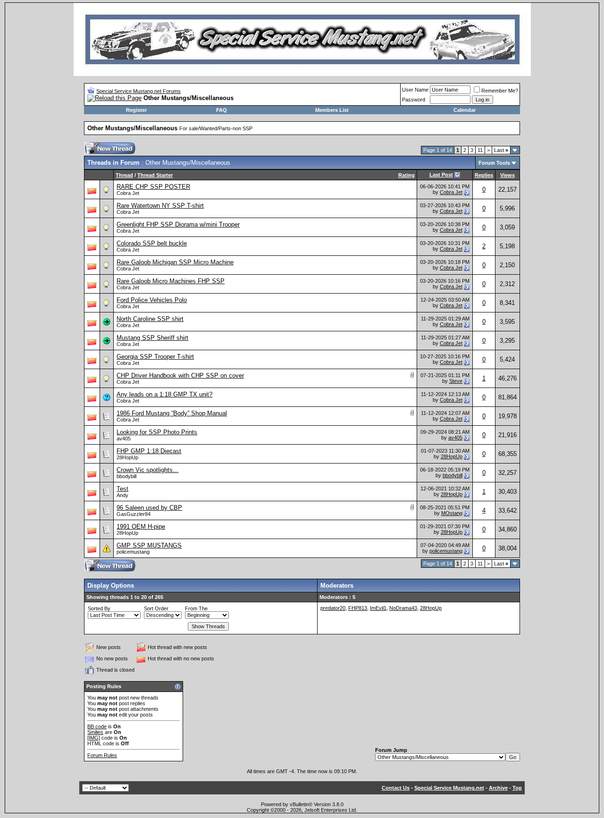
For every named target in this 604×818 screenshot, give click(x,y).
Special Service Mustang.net (449, 788)
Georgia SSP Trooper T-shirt (155, 356)
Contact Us (396, 788)
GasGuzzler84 (134, 514)
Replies (484, 175)
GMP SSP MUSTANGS (149, 545)
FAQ (221, 110)
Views (507, 175)
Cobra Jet (128, 193)
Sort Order (156, 608)
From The (196, 608)
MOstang (451, 513)
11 (480, 150)
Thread (124, 175)
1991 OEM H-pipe (141, 526)
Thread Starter (155, 175)
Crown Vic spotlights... (147, 469)
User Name (415, 90)
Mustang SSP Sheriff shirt (152, 337)
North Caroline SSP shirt (150, 318)
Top (517, 788)
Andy (122, 495)
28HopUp (127, 457)
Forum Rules (102, 755)
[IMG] (93, 738)
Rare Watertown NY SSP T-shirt (160, 205)
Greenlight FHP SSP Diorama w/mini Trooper (178, 224)
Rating (406, 175)
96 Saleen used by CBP (149, 507)
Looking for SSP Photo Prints (157, 432)
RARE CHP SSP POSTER (153, 186)
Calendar (464, 110)
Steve (455, 381)
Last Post (441, 174)
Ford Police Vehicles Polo (152, 300)
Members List (332, 110)
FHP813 (357, 608)
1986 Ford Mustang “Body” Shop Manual (172, 413)
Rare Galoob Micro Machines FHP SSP (171, 281)
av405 (124, 438)
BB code (97, 726)
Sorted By (99, 608)
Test (122, 488)
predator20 (332, 608)
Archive (498, 788)
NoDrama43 (403, 608)
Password (413, 99)
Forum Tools (494, 163)
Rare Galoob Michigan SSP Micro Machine (175, 262)
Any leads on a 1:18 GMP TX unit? (164, 394)
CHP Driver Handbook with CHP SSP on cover (180, 375)
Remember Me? (499, 90)
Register (136, 110)
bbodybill (126, 476)
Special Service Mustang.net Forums (138, 91)
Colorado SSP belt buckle (152, 243)
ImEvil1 (378, 608)
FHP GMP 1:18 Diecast (149, 451)
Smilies (95, 732)
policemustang (133, 552)
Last (501, 150)
